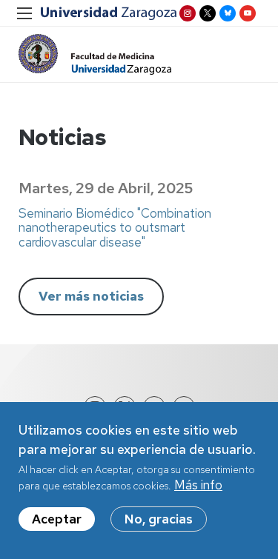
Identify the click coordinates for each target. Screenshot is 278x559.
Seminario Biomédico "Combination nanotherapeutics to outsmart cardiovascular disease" (115, 227)
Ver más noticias (91, 296)
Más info (198, 485)
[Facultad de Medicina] (95, 54)
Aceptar (57, 519)
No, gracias (159, 519)
